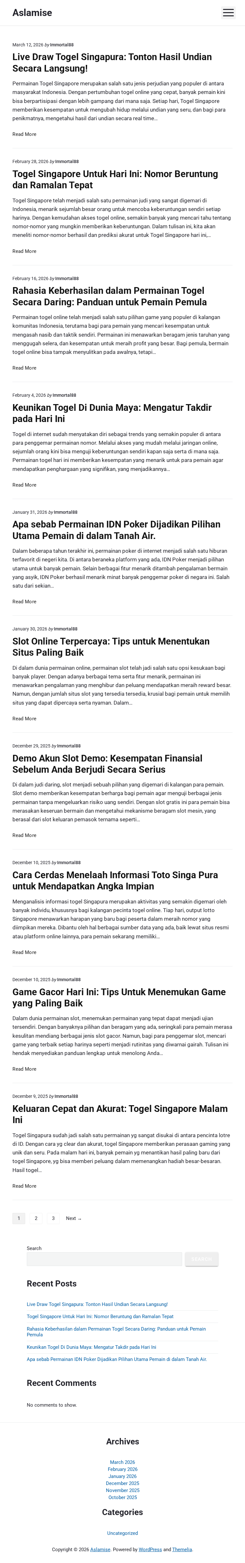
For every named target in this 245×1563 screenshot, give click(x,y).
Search (34, 1248)
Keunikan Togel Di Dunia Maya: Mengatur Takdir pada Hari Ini (91, 1347)
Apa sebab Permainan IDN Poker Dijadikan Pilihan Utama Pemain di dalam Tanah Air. (116, 530)
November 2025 (122, 1490)
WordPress (150, 1549)
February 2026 (122, 1469)
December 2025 (122, 1483)
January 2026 (122, 1476)
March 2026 (122, 1462)
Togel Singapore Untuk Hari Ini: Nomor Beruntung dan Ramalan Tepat (100, 1316)
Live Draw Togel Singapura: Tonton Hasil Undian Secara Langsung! (97, 1304)
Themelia (182, 1549)
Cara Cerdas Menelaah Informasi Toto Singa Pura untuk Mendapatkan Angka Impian (115, 881)
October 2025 (122, 1497)
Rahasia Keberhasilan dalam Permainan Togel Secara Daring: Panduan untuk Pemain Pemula (109, 296)
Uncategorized (122, 1533)
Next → (74, 1218)
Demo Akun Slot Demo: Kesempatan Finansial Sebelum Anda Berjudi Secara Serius (107, 764)
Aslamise (100, 1549)
